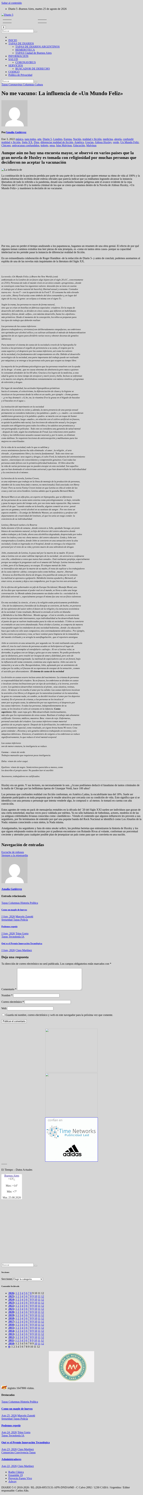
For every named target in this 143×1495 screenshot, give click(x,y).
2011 (11, 1340)
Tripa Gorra (22, 933)
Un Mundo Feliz (129, 142)
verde (116, 142)
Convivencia (21, 1452)
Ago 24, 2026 (9, 1432)
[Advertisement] (71, 217)
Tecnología (15, 936)
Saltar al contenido (11, 2)
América (79, 142)
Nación (77, 139)
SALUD (13, 59)
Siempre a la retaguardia (14, 855)
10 (35, 1296)
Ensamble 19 (15, 1475)
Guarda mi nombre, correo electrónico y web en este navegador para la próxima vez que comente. (59, 1014)
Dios (36, 142)
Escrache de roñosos (12, 852)
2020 (11, 1312)
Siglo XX (27, 142)
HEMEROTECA (25, 49)
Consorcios (7, 1452)
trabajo (44, 145)
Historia (25, 902)
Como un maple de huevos (14, 909)
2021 (11, 1308)
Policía (24, 919)
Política (34, 902)
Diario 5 (47, 139)
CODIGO (14, 71)
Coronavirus (16, 84)
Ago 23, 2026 (9, 1449)
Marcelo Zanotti (24, 916)
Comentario (8, 989)
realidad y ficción (91, 139)
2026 (11, 1293)
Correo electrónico (12, 1001)
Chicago (6, 145)
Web (3, 1008)
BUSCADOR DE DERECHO (32, 68)
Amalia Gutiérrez (16, 132)
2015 (11, 1327)
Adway (12, 1481)
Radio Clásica (16, 1472)
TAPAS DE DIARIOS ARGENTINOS (37, 46)
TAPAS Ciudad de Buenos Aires (33, 52)
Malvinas (91, 145)
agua (52, 145)
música (19, 139)
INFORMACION (18, 56)
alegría (118, 139)
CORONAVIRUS (25, 62)
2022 (11, 1305)
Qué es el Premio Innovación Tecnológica (21, 943)
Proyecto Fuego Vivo (20, 1478)
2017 (11, 1321)
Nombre (7, 995)
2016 (11, 1324)
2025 (11, 1296)
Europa (68, 139)
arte (39, 139)
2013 (11, 1334)
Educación (79, 145)
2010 (11, 1343)
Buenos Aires (11, 1175)
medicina (108, 139)
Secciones (6, 1278)
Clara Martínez (24, 950)
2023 (11, 1302)
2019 (11, 1315)
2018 (11, 1318)
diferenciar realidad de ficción (56, 142)
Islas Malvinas (64, 145)
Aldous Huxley (103, 142)
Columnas (29, 84)
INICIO (12, 40)
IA (22, 936)
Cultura (39, 84)
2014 (11, 1330)
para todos (30, 139)
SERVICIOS (15, 65)
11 (39, 1296)
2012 (11, 1337)
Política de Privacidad (20, 74)
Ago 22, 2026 (9, 1466)
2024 (11, 1299)
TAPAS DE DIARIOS (21, 43)
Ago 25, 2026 (9, 1415)
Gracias (89, 142)
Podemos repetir (9, 926)
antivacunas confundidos (25, 145)
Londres (57, 139)
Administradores (11, 1459)
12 (42, 1296)
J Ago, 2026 (8, 916)
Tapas (5, 84)
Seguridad (7, 919)
